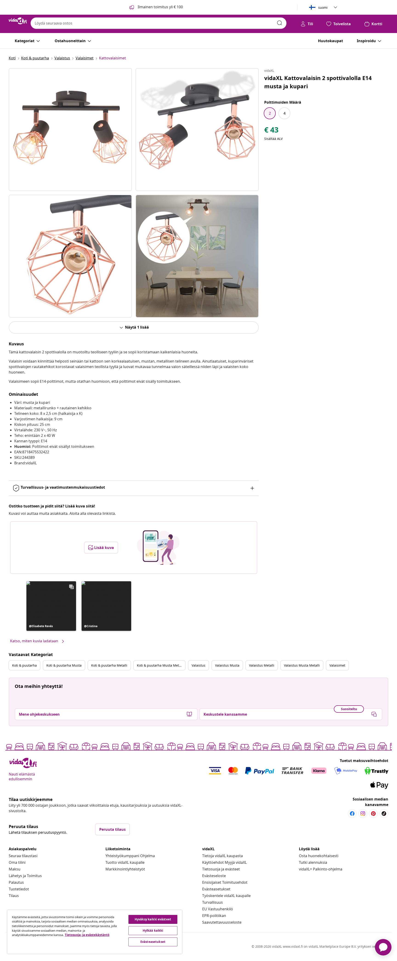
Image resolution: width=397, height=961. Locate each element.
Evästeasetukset (216, 889)
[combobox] (158, 23)
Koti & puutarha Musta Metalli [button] (160, 665)
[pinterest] (373, 813)
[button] (51, 606)
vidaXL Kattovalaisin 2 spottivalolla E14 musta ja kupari (318, 82)
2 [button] (270, 113)
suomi (323, 7)
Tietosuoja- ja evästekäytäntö (87, 935)
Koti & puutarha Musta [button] (64, 665)
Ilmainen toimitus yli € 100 (160, 6)
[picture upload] (158, 547)
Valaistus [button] (198, 665)
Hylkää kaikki (153, 930)
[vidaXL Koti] (18, 20)
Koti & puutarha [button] (24, 665)
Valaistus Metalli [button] (261, 665)
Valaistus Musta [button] (227, 665)
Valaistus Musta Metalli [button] (302, 665)
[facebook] (352, 813)
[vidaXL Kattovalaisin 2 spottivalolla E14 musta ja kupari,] (70, 130)
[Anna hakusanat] (279, 23)
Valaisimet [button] (337, 665)
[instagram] (362, 813)
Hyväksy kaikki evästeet (153, 919)
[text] (271, 131)
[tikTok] (384, 813)
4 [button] (285, 113)
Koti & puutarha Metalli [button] (109, 665)
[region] (94, 932)
